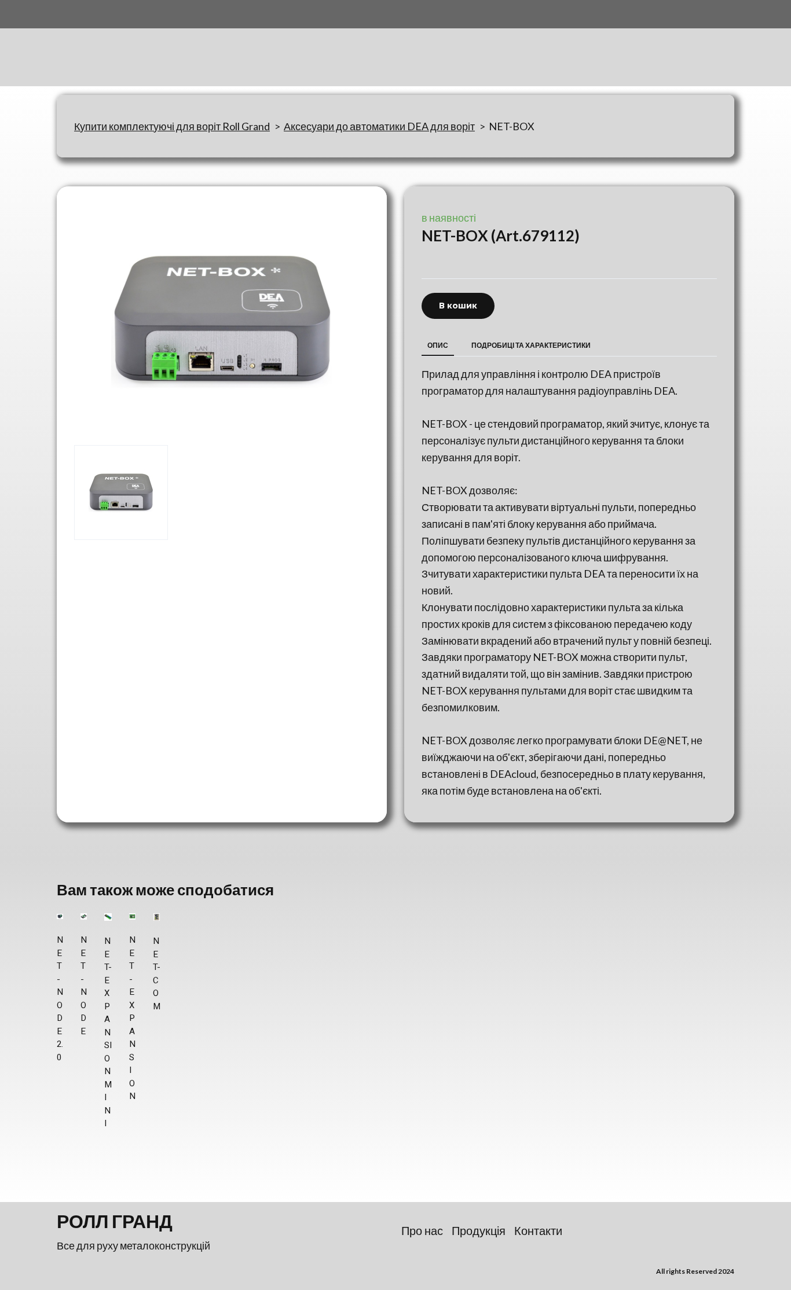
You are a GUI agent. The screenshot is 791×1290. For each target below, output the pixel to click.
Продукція (479, 1230)
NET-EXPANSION (132, 1017)
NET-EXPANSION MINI (108, 1032)
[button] (458, 306)
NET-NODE (83, 985)
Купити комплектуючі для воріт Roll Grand (172, 126)
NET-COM (156, 974)
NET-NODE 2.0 (60, 998)
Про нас (422, 1230)
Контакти (538, 1230)
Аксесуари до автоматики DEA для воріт (379, 126)
